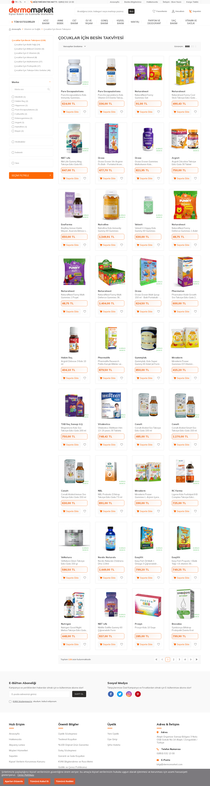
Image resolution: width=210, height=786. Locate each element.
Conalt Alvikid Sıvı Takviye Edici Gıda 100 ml (148, 429)
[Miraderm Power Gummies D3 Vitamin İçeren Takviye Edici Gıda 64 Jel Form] (185, 338)
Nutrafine (103, 224)
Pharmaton (178, 291)
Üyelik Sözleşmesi (67, 733)
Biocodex (177, 624)
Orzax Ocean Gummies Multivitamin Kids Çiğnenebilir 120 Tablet (146, 163)
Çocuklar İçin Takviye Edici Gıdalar (32, 70)
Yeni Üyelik (113, 733)
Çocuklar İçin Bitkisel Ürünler (29, 49)
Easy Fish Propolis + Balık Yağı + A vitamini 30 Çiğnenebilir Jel (184, 562)
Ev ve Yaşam (89, 22)
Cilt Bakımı (74, 22)
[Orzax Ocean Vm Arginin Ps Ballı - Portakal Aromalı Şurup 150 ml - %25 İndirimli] (111, 138)
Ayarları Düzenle (14, 781)
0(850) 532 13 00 (166, 753)
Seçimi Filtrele (20, 175)
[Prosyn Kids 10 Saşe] (148, 604)
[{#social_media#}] (110, 694)
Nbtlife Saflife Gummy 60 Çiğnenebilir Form (110, 629)
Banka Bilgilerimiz (132, 2)
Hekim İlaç (66, 357)
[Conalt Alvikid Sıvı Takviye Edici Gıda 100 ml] (148, 404)
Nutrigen (66, 624)
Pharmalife (104, 357)
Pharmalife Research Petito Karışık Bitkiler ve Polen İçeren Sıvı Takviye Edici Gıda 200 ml (110, 362)
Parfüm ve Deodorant (154, 22)
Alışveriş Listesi (17, 744)
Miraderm (177, 357)
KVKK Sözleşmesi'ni (22, 701)
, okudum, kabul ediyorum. (35, 701)
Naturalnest (141, 91)
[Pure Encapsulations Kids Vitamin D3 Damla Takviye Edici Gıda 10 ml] (111, 72)
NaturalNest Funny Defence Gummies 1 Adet (185, 229)
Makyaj (135, 21)
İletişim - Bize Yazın (172, 2)
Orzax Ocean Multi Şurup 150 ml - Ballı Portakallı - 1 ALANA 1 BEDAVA (148, 296)
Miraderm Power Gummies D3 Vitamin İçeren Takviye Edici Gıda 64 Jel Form (184, 362)
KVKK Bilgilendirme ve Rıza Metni (75, 761)
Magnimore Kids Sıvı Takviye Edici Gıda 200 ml (73, 429)
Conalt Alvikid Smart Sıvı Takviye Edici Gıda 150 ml (184, 429)
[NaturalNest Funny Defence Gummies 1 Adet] (185, 205)
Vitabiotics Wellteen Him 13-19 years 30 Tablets (110, 429)
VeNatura (66, 557)
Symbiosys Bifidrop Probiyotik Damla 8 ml (183, 629)
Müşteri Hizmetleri (18, 750)
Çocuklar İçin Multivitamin (28, 61)
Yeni (17, 163)
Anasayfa (114, 2)
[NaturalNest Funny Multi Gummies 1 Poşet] (74, 271)
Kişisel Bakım (120, 22)
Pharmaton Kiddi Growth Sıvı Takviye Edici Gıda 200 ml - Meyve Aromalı (185, 296)
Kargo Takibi (192, 2)
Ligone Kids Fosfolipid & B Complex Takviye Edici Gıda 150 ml (185, 496)
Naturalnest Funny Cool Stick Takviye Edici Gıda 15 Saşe (185, 96)
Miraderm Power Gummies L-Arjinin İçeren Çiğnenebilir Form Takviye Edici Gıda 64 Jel (148, 496)
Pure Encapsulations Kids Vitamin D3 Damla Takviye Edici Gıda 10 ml (111, 96)
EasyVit (139, 557)
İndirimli (18, 152)
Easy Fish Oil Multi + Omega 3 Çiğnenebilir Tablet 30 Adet (146, 562)
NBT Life (65, 158)
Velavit (139, 224)
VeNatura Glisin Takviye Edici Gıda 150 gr (72, 562)
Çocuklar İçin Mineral (25, 57)
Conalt (138, 424)
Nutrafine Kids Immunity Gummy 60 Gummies (109, 229)
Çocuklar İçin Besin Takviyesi (29, 40)
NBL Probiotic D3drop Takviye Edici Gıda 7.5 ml (110, 495)
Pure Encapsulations (72, 91)
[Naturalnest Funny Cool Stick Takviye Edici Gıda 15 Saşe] (185, 72)
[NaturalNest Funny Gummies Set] (148, 72)
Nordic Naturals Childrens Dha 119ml (111, 562)
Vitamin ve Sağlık (191, 22)
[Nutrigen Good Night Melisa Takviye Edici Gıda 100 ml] (74, 604)
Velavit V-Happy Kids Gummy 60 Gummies (145, 229)
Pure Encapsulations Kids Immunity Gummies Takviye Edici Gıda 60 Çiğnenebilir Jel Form (73, 96)
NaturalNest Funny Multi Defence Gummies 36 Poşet (109, 296)
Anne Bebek (60, 22)
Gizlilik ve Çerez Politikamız (72, 767)
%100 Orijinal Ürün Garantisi (73, 744)
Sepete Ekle (72, 111)
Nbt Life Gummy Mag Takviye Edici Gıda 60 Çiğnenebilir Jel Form (71, 163)
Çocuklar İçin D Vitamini (27, 53)
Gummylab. (141, 357)
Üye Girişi (112, 739)
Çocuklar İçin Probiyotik (27, 66)
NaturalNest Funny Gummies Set (144, 96)
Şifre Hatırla (113, 744)
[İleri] (191, 659)
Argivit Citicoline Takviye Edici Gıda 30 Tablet (184, 163)
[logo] (31, 11)
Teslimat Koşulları (67, 739)
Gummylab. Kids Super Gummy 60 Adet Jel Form (147, 362)
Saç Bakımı (173, 22)
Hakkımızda (152, 2)
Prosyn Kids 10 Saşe (145, 627)
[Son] (196, 659)
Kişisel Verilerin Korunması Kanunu (27, 761)
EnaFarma (66, 224)
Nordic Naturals (107, 557)
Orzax (101, 158)
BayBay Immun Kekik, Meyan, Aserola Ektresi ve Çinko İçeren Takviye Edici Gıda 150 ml (74, 229)
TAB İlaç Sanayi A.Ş (72, 424)
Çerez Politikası (26, 774)
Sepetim (13, 756)
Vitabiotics (104, 424)
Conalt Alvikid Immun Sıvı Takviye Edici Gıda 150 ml (73, 495)
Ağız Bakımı (45, 22)
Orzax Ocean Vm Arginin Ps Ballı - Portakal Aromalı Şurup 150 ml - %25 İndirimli (111, 163)
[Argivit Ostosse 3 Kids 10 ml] (74, 338)
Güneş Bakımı (104, 22)
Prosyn (138, 624)
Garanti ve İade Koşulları (71, 756)
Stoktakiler (20, 142)
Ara (131, 11)
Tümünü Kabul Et (39, 781)
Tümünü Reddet (65, 781)
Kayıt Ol (79, 694)
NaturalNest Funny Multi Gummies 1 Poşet (72, 296)
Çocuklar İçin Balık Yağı (27, 44)
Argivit (175, 158)
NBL (100, 490)
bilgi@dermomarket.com (169, 764)
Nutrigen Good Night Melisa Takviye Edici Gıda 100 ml (73, 629)
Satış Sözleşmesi (67, 750)
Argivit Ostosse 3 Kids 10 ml (73, 362)
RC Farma (177, 490)
